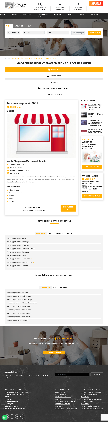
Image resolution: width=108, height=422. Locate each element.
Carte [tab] (55, 82)
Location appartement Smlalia (17, 320)
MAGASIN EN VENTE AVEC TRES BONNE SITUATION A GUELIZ (95, 131)
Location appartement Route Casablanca (22, 303)
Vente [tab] (8, 26)
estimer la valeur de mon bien (16, 392)
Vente (14, 14)
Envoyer (97, 374)
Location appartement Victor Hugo (19, 300)
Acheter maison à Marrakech (91, 392)
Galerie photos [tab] (55, 76)
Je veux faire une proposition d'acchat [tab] (55, 88)
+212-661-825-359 (40, 9)
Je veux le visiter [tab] (55, 95)
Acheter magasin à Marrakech (92, 409)
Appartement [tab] (41, 233)
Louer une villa (60, 392)
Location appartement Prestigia (18, 306)
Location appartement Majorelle (18, 313)
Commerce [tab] (59, 233)
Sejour (71, 14)
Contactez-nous (68, 208)
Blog (82, 14)
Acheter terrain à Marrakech (91, 399)
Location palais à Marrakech (66, 409)
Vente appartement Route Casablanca (21, 249)
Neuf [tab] (29, 26)
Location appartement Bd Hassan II (19, 310)
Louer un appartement (63, 390)
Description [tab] (55, 70)
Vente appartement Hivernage (18, 242)
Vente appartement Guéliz (16, 238)
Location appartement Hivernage (19, 296)
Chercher (93, 32)
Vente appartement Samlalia (17, 266)
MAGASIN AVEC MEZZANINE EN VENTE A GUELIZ (95, 114)
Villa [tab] (50, 233)
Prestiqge (9, 404)
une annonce (96, 3)
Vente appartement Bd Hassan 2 (18, 259)
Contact (95, 14)
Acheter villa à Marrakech (90, 390)
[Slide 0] (41, 155)
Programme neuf (43, 15)
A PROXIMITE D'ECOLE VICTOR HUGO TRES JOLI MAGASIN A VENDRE (95, 106)
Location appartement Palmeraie (19, 317)
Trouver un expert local (14, 394)
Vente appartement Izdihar (16, 255)
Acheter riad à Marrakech (90, 406)
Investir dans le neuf (13, 390)
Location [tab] (19, 26)
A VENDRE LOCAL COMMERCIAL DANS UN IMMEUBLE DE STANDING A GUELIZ (95, 123)
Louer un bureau (61, 394)
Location (27, 14)
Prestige (57, 14)
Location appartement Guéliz (17, 293)
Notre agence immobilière (15, 409)
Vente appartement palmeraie (18, 245)
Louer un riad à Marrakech (65, 401)
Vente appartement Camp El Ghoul (19, 262)
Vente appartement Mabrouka (18, 252)
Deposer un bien (92, 166)
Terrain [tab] (69, 233)
